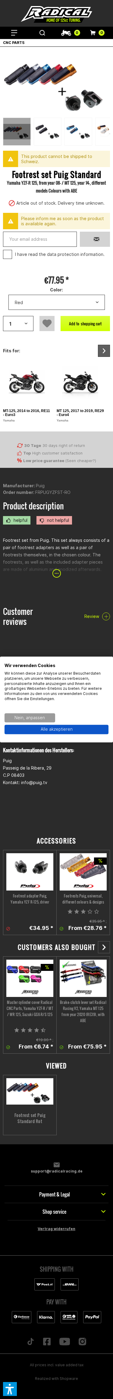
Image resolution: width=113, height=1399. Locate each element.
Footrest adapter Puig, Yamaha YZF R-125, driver (30, 898)
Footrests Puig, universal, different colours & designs (83, 898)
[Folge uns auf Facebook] (47, 1342)
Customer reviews (18, 616)
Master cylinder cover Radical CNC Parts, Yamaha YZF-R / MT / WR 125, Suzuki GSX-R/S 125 (30, 1008)
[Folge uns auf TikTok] (30, 1342)
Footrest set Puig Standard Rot (30, 1118)
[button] (10, 1389)
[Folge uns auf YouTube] (64, 1342)
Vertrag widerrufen (56, 1228)
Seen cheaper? (81, 460)
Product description (33, 506)
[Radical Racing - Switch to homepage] (57, 14)
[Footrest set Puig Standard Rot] (29, 1091)
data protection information (75, 254)
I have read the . (60, 254)
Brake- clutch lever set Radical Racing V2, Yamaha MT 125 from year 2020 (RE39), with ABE (83, 1011)
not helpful (57, 520)
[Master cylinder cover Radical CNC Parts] (29, 978)
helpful (19, 520)
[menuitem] (14, 33)
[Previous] (104, 131)
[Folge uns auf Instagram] (83, 1342)
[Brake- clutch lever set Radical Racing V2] (83, 978)
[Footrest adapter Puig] (29, 872)
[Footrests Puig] (83, 872)
